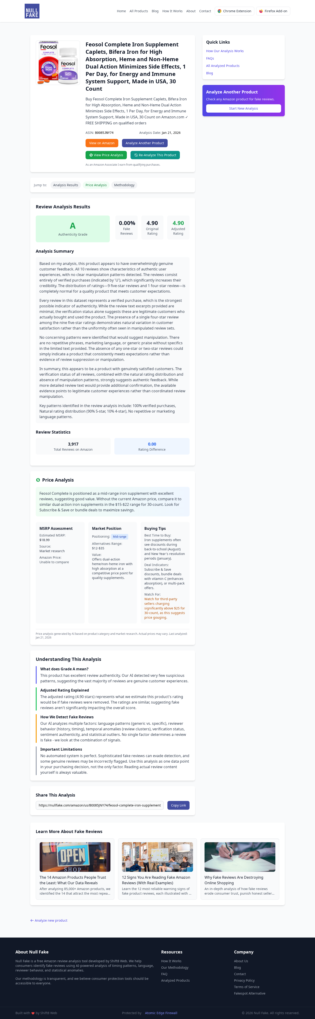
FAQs (210, 58)
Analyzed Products (175, 980)
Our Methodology (174, 967)
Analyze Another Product (145, 143)
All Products (139, 11)
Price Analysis (96, 185)
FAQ (164, 974)
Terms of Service (246, 987)
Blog (155, 11)
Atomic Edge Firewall (161, 1013)
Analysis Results (65, 185)
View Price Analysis (108, 155)
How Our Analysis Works (225, 51)
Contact (205, 11)
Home (121, 11)
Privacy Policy (244, 980)
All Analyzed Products (223, 65)
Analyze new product (51, 920)
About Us (241, 961)
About (191, 11)
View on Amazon (102, 143)
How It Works (172, 11)
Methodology (124, 185)
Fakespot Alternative (249, 993)
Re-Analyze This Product (157, 155)
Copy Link (178, 805)
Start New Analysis (243, 108)
